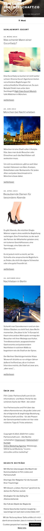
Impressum (20, 440)
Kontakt (7, 443)
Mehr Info (22, 528)
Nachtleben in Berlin (15, 281)
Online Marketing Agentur (15, 446)
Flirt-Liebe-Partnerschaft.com (22, 7)
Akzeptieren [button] (35, 525)
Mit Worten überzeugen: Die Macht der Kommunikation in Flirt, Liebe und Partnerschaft (20, 472)
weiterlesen (9, 100)
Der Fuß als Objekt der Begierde (17, 504)
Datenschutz (32, 440)
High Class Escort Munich (25, 91)
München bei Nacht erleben (19, 112)
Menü (23, 20)
